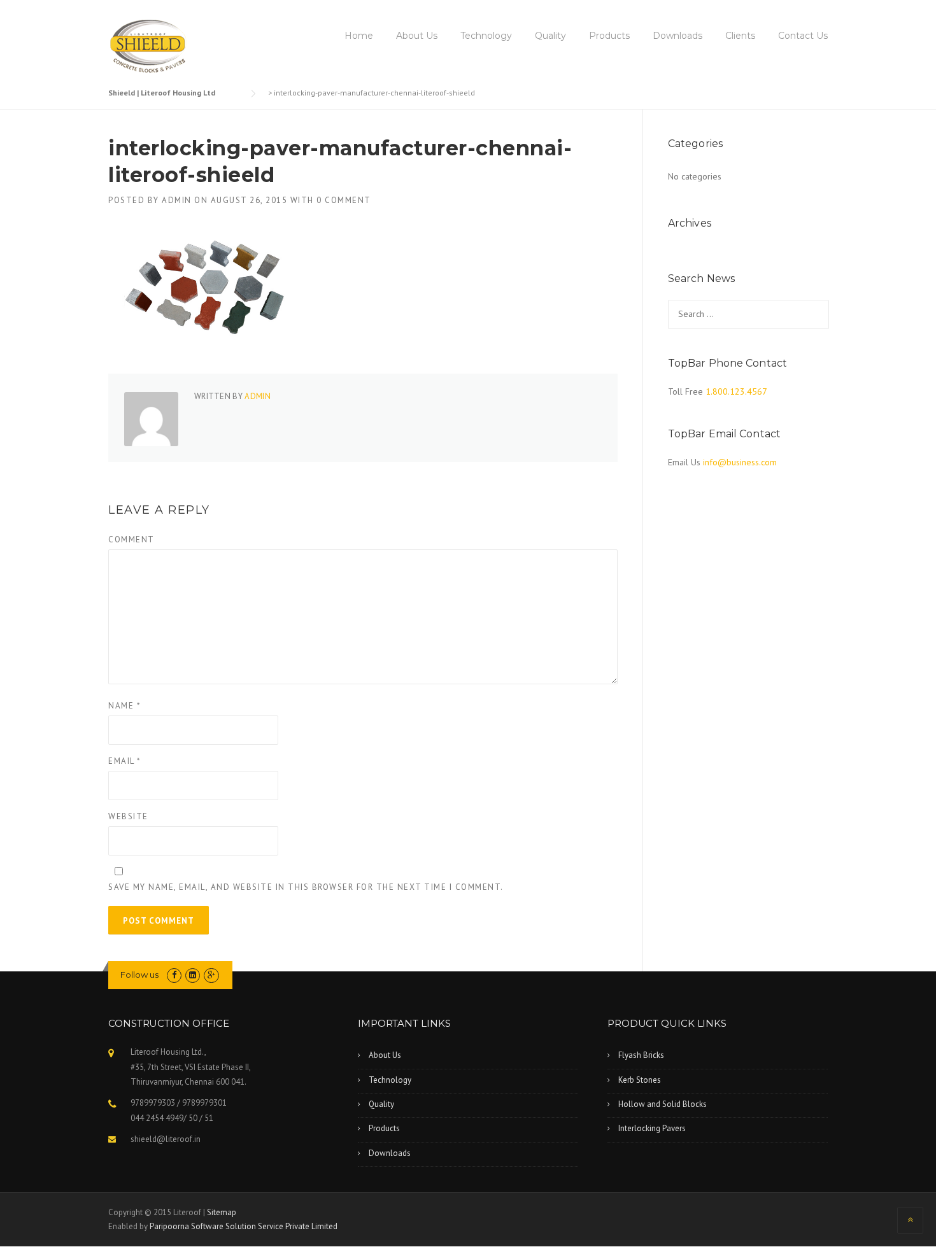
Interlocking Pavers (652, 1128)
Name (124, 705)
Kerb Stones (639, 1079)
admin (177, 200)
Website (128, 816)
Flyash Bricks (641, 1055)
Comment (131, 539)
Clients (740, 35)
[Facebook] (174, 974)
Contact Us (803, 35)
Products (609, 35)
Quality (550, 35)
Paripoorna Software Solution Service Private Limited (243, 1226)
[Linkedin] (192, 974)
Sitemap (221, 1212)
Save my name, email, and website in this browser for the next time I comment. (306, 887)
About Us (416, 35)
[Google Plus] (211, 974)
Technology (486, 35)
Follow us (139, 974)
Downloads (677, 35)
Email (124, 761)
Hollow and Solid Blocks (662, 1104)
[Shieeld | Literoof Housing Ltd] (150, 47)
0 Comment (343, 200)
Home (358, 35)
